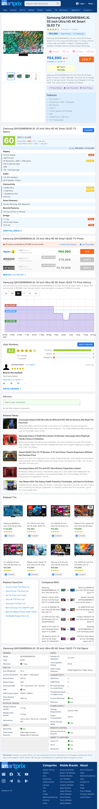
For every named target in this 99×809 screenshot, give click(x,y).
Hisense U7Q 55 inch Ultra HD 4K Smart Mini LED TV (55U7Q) (60, 563)
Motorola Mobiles (67, 782)
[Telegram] (11, 781)
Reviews (13, 10)
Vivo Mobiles (65, 779)
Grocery (46, 800)
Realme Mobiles (66, 776)
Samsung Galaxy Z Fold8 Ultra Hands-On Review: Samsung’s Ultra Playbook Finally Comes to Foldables (54, 437)
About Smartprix (86, 770)
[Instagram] (4, 781)
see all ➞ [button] (42, 141)
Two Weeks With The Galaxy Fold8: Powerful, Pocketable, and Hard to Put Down (56, 481)
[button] (55, 87)
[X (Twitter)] (19, 774)
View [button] (85, 59)
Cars (44, 776)
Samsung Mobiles (67, 770)
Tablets (40, 10)
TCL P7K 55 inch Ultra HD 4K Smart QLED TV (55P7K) (36, 524)
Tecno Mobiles (66, 800)
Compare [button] (88, 130)
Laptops (48, 10)
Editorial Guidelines (88, 776)
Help (82, 785)
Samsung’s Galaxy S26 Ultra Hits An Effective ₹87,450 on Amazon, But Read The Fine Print (56, 421)
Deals (45, 803)
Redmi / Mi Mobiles (67, 773)
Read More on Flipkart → (13, 380)
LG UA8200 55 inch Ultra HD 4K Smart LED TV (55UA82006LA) (60, 524)
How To (22, 10)
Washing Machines (50, 797)
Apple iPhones (66, 791)
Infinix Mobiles (66, 794)
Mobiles (31, 10)
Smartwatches (48, 782)
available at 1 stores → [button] (56, 62)
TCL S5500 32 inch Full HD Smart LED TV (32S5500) (83, 563)
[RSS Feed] (19, 781)
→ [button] (14, 274)
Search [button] (87, 259)
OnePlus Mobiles (66, 785)
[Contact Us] (4, 774)
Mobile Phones (49, 770)
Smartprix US (7, 791)
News (5, 10)
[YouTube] (26, 774)
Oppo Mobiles (65, 788)
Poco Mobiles (65, 797)
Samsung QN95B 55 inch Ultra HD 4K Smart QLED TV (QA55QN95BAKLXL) (12, 524)
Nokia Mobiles (65, 803)
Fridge (45, 794)
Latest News (85, 797)
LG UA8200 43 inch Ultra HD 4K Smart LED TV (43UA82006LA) (12, 563)
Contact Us (84, 782)
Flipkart (32, 365)
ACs (44, 791)
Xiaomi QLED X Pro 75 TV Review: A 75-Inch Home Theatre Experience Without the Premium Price (55, 453)
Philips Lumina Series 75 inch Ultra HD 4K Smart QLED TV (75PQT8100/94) (36, 563)
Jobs (82, 779)
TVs (56, 10)
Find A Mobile (85, 791)
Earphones (47, 779)
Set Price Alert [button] (88, 244)
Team (82, 773)
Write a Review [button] (86, 344)
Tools (82, 788)
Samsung (80, 34)
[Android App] (26, 781)
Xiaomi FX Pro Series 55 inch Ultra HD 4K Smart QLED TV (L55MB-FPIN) (83, 524)
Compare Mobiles (87, 794)
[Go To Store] (9, 251)
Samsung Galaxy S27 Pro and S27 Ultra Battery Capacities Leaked (50, 468)
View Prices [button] (66, 34)
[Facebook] (11, 774)
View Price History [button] (68, 244)
